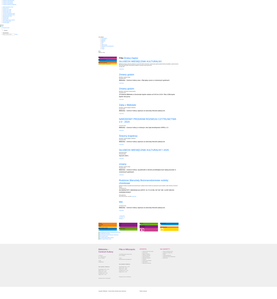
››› (121, 218)
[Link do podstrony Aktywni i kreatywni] (124, 227)
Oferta (102, 42)
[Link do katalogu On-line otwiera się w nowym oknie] (165, 224)
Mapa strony (165, 257)
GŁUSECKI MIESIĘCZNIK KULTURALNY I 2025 (144, 150)
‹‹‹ (122, 216)
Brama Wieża (145, 261)
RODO (164, 254)
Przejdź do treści (6, 27)
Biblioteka (103, 40)
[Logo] (1, 26)
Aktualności (103, 39)
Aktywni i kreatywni (146, 254)
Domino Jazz (145, 252)
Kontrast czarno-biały (7, 9)
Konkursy (144, 259)
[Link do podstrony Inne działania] (162, 229)
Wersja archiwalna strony (168, 251)
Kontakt (102, 48)
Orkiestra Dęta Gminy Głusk (147, 251)
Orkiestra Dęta (104, 44)
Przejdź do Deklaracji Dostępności (9, 4)
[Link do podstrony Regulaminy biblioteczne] (104, 58)
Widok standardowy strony (8, 7)
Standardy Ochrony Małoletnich (107, 46)
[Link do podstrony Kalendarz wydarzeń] (142, 229)
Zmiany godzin (126, 74)
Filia (102, 43)
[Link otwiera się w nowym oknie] (109, 232)
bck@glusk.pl (101, 261)
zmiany (122, 164)
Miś (121, 202)
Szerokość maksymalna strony (9, 14)
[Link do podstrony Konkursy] (145, 224)
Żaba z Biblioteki (127, 105)
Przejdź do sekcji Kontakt (8, 1)
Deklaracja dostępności (167, 252)
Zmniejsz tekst (5, 18)
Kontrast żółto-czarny (7, 12)
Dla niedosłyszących (7, 21)
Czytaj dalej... (121, 69)
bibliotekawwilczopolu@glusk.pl (125, 259)
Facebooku (108, 278)
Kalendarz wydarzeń (146, 257)
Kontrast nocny (6, 8)
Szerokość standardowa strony (9, 13)
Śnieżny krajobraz (128, 136)
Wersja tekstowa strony (7, 16)
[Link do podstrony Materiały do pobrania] (104, 63)
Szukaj (16, 34)
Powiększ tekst (6, 17)
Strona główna (104, 38)
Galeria (102, 47)
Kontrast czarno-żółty (7, 10)
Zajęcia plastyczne (146, 256)
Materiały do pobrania (146, 263)
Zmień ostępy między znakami (9, 20)
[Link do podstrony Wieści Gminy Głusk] (104, 229)
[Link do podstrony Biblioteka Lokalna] (104, 61)
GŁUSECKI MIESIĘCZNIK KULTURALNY (140, 61)
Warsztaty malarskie (146, 255)
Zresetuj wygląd (6, 22)
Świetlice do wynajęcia (146, 260)
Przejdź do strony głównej (8, 3)
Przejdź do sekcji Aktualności (8, 0)
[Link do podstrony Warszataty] (103, 227)
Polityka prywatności (167, 255)
